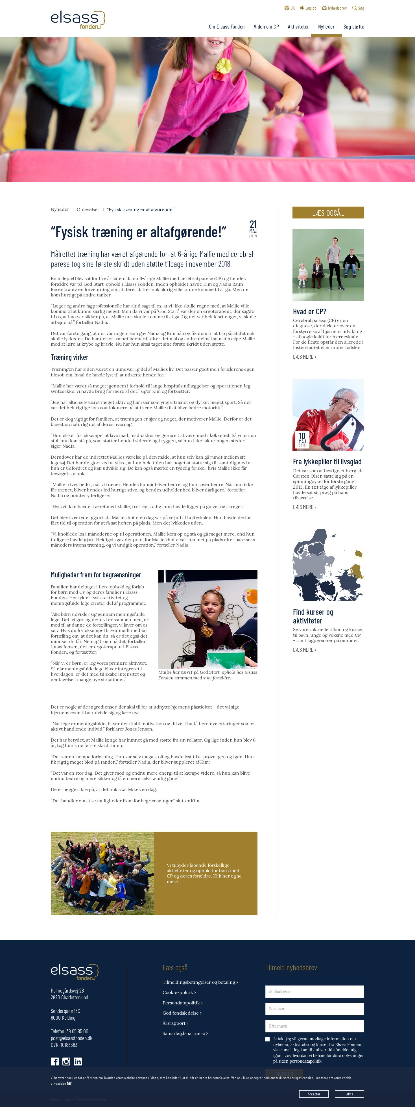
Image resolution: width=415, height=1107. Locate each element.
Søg (361, 7)
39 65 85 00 (77, 1031)
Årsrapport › (175, 1023)
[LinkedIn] (78, 1061)
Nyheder (326, 26)
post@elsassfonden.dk (71, 1037)
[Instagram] (66, 1061)
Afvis (349, 1093)
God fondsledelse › (182, 1013)
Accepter (314, 1093)
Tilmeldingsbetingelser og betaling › (200, 982)
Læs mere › (304, 356)
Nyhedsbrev (337, 7)
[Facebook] (55, 1061)
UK (292, 7)
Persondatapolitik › (183, 1003)
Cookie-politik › (179, 992)
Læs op (310, 7)
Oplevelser (88, 209)
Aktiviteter (298, 26)
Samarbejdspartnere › (185, 1033)
